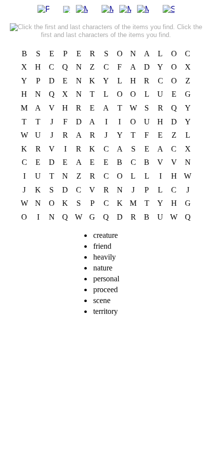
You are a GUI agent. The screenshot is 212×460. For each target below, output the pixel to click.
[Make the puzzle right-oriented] (143, 8)
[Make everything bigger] (82, 8)
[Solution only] (169, 8)
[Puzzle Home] (43, 8)
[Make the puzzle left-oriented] (107, 8)
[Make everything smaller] (66, 8)
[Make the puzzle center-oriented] (125, 8)
